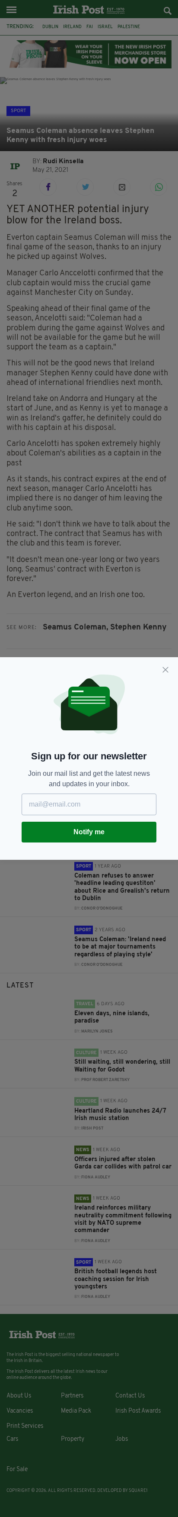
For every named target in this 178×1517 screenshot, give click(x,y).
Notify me (89, 832)
